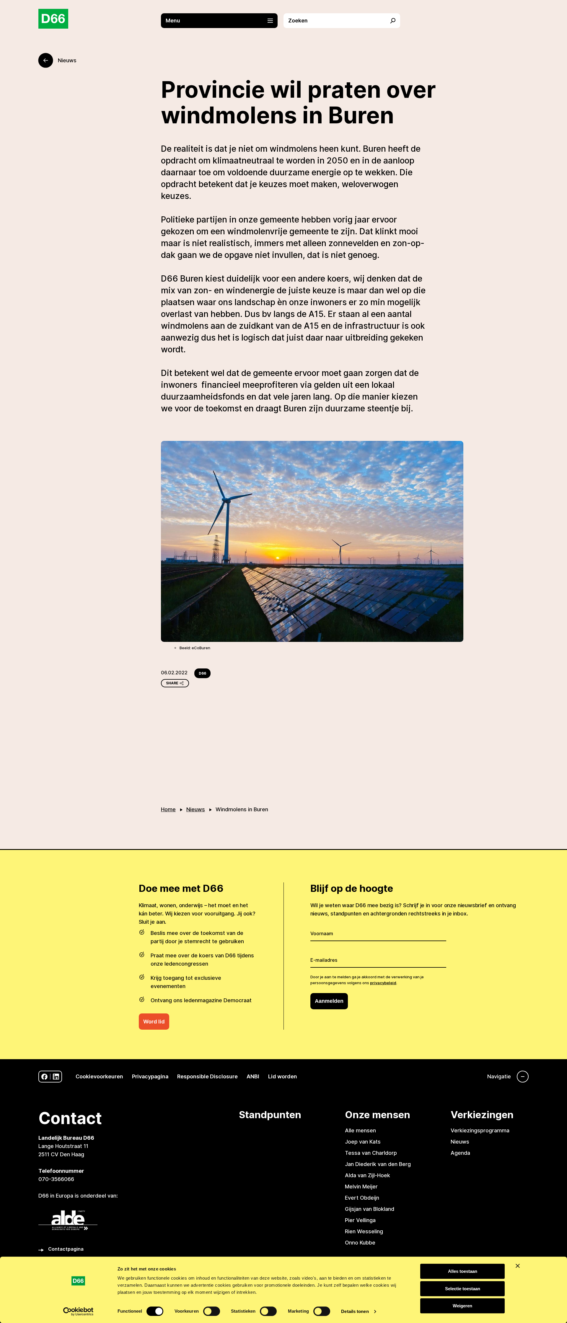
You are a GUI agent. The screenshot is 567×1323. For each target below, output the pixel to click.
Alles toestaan (462, 1271)
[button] (222, 20)
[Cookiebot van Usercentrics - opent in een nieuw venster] (78, 1311)
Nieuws (195, 809)
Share (172, 683)
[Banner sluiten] (518, 1266)
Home (168, 809)
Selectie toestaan (462, 1288)
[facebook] (44, 1077)
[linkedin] (56, 1077)
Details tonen (355, 1311)
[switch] (211, 1311)
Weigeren (462, 1305)
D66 (202, 673)
